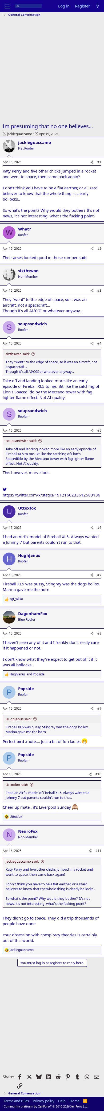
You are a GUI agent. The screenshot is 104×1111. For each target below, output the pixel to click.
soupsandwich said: (21, 440)
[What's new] (98, 6)
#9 (99, 708)
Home (74, 1100)
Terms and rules (16, 1100)
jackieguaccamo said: (22, 861)
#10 (98, 774)
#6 (99, 527)
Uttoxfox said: (17, 784)
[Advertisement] (52, 70)
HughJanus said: (18, 719)
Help (62, 1100)
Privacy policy (43, 1100)
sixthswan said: (18, 353)
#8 (99, 633)
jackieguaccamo (19, 133)
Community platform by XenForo (46, 1106)
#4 (99, 343)
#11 (98, 850)
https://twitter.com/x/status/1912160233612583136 (51, 495)
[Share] (92, 162)
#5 (99, 430)
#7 (99, 575)
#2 (99, 248)
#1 (99, 162)
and (27, 674)
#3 (99, 290)
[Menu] (7, 6)
